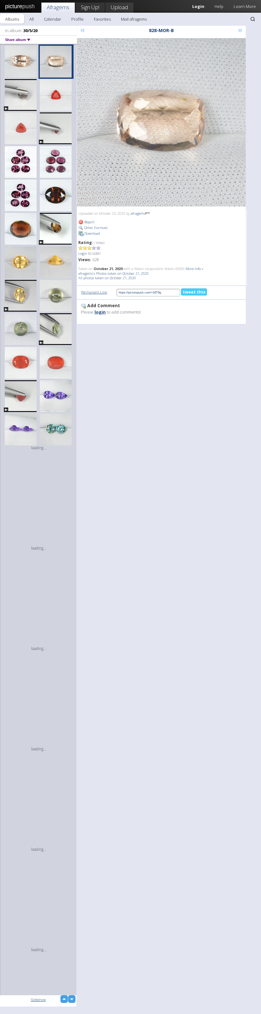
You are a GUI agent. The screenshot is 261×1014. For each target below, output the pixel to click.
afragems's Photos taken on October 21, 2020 (113, 273)
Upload (119, 7)
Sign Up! (90, 7)
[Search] (253, 19)
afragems (137, 213)
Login (82, 253)
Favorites (102, 19)
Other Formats (95, 227)
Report (89, 222)
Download (91, 233)
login (100, 312)
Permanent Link (94, 292)
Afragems (58, 7)
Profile (77, 19)
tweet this (194, 292)
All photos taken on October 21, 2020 (107, 277)
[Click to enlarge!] (161, 122)
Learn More (245, 6)
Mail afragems (134, 19)
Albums (12, 19)
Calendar (52, 19)
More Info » (194, 268)
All (31, 19)
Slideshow (38, 999)
